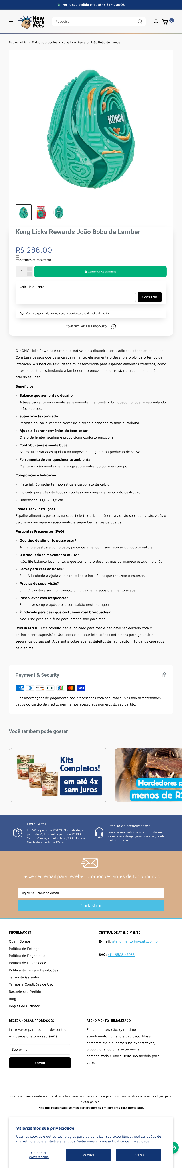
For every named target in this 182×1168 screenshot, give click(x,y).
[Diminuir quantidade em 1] (29, 274)
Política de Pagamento (27, 956)
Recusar (138, 1155)
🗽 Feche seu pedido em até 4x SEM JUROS (91, 4)
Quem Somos (19, 941)
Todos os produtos (44, 42)
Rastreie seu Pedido (25, 992)
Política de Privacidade (27, 963)
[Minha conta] (156, 21)
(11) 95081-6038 (121, 954)
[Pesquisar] (140, 21)
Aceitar (89, 1155)
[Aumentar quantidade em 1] (29, 269)
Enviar (40, 1063)
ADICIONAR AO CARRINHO (102, 271)
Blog (12, 999)
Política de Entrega (24, 948)
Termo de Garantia (24, 977)
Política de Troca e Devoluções (33, 970)
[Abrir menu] (11, 21)
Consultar (149, 297)
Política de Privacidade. (131, 1141)
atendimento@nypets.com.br (135, 941)
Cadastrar (91, 905)
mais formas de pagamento (33, 259)
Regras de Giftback (24, 1006)
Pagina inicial (18, 42)
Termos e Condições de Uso (31, 984)
